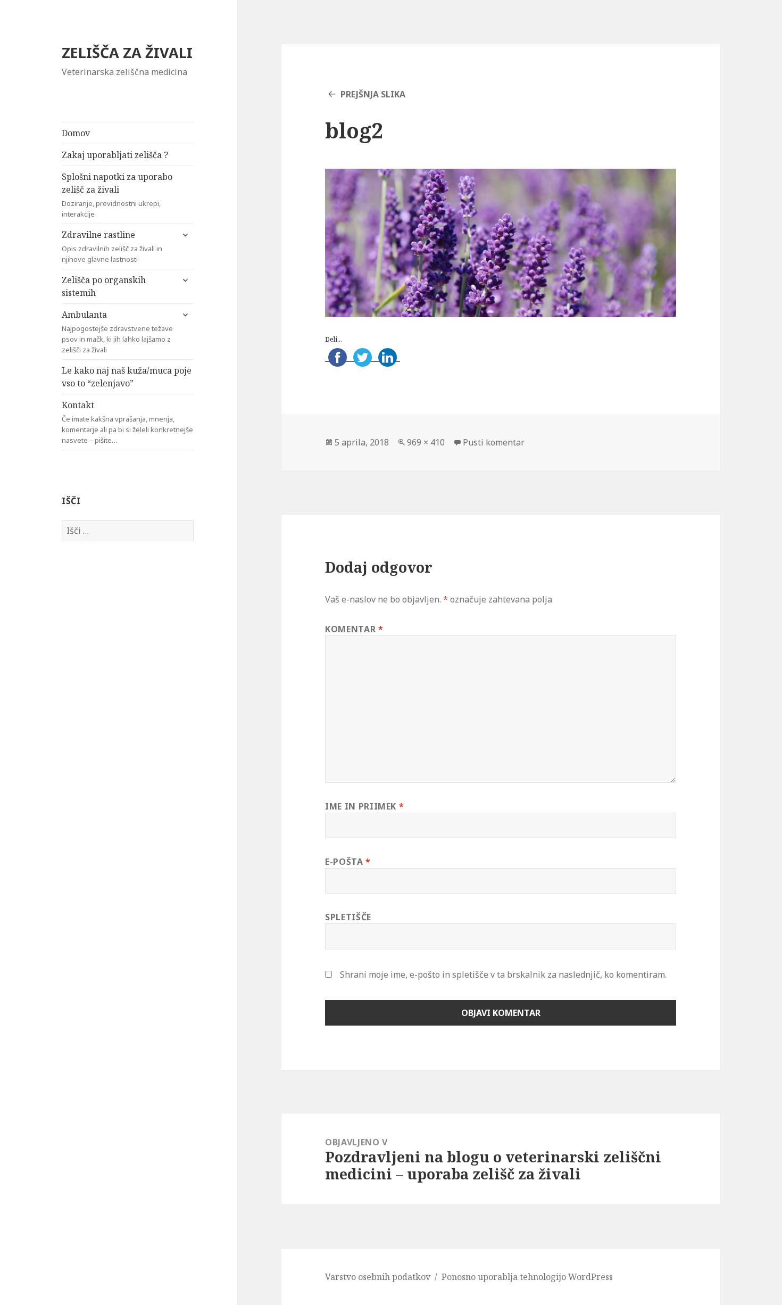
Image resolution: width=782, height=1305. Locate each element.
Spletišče (348, 917)
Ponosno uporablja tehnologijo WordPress (527, 1277)
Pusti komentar (494, 442)
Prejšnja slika (372, 94)
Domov (76, 133)
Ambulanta (117, 331)
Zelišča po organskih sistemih (104, 286)
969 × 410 (426, 442)
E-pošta (348, 862)
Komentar (354, 629)
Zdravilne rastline (112, 246)
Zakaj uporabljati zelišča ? (115, 155)
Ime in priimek (364, 806)
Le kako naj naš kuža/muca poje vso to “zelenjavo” (127, 377)
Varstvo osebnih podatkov (377, 1277)
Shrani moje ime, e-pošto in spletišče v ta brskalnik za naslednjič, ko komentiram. (503, 974)
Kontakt (127, 422)
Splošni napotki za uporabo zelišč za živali (117, 195)
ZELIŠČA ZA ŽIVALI (127, 52)
